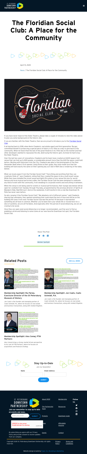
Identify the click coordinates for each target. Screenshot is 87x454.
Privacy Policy (57, 442)
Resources (62, 406)
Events (44, 433)
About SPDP (46, 399)
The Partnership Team (47, 408)
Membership (62, 399)
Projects (45, 416)
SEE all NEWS (74, 261)
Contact (61, 433)
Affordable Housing (62, 424)
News (44, 423)
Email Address (49, 371)
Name (23, 371)
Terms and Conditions (69, 442)
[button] (84, 6)
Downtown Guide (64, 416)
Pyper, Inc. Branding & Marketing (52, 451)
